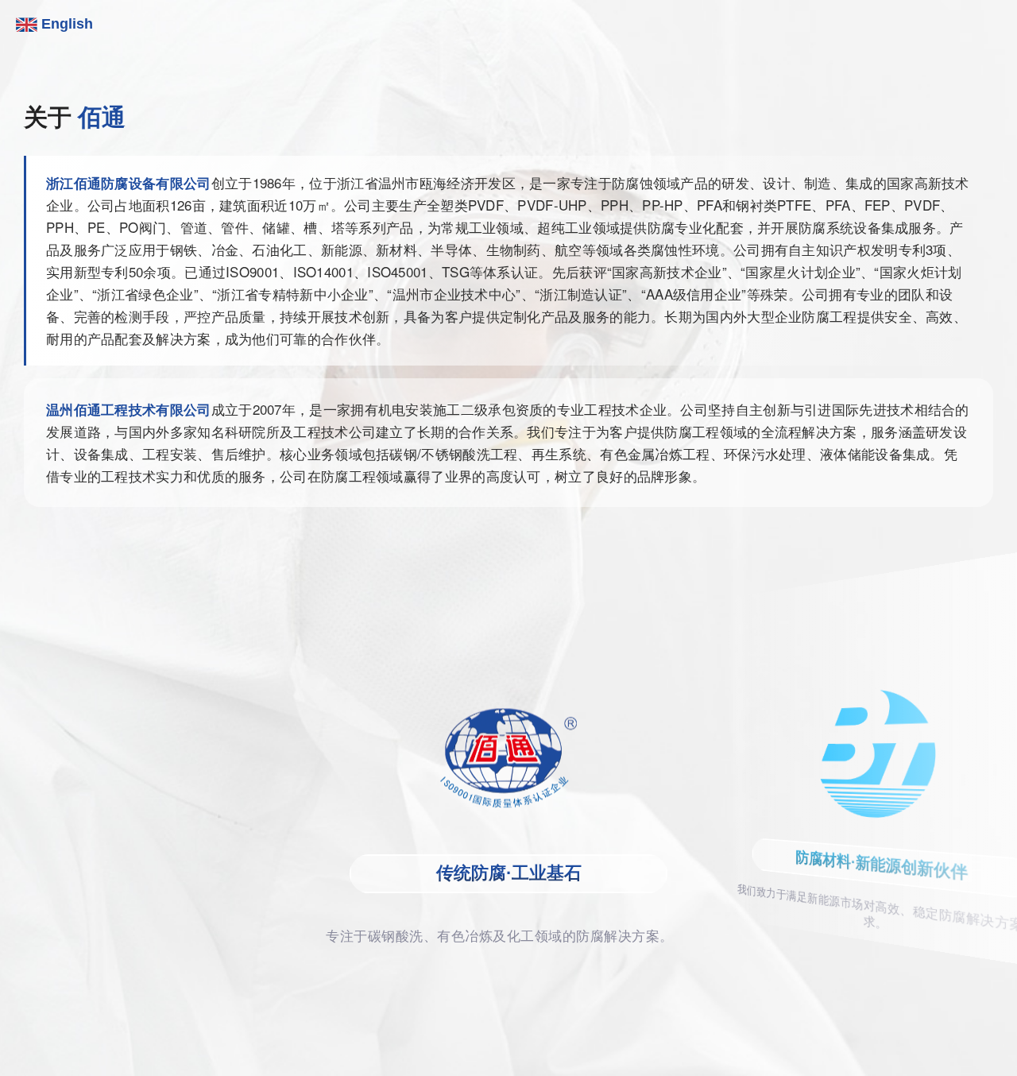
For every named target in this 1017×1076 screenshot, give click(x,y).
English (65, 24)
